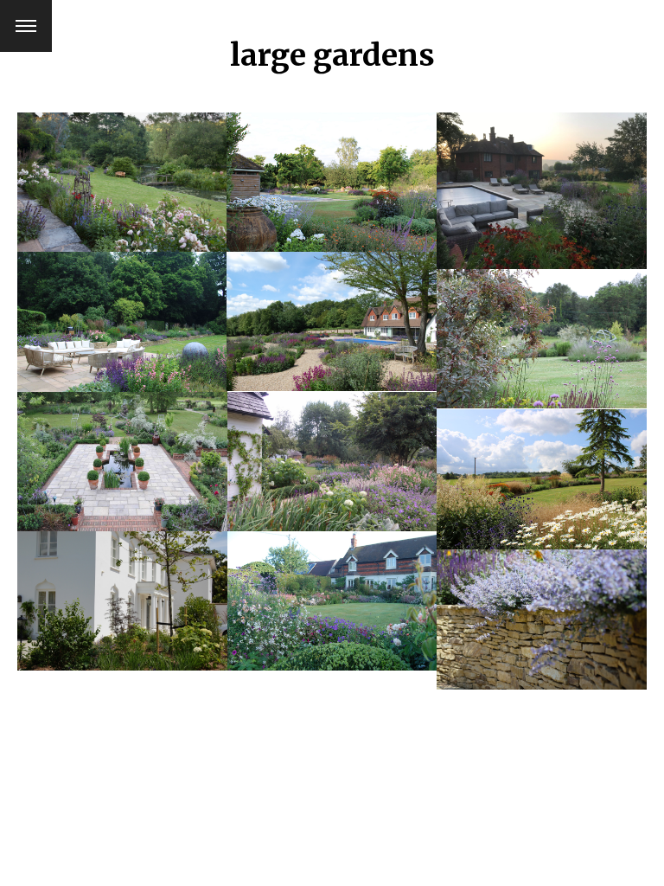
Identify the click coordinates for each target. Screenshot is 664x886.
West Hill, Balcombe (331, 171)
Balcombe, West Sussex (122, 171)
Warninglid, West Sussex (331, 450)
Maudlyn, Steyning (541, 179)
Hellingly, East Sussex (541, 327)
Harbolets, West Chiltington (122, 450)
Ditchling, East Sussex (332, 590)
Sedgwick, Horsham (541, 608)
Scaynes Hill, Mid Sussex (331, 310)
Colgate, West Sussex (122, 310)
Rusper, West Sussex (122, 590)
